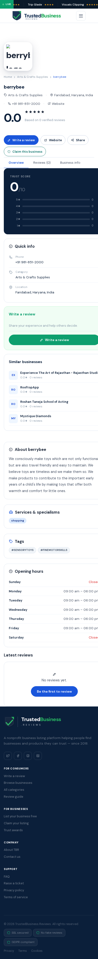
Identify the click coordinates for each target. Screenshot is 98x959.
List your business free (20, 816)
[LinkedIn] (38, 756)
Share (80, 140)
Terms (22, 951)
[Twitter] (8, 756)
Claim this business (27, 152)
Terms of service (16, 897)
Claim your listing (16, 823)
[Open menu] (81, 16)
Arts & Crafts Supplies (32, 77)
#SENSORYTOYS (22, 550)
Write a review (23, 140)
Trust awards (13, 830)
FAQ (7, 877)
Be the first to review (54, 691)
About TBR (11, 850)
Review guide (13, 797)
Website (57, 104)
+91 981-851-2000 (25, 104)
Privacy (9, 951)
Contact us (12, 857)
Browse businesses (18, 783)
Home (8, 77)
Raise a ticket (14, 883)
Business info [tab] (70, 163)
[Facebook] (18, 756)
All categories (14, 790)
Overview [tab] (16, 163)
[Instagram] (28, 756)
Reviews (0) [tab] (42, 163)
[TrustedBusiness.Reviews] (40, 16)
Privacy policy (14, 890)
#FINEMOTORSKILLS (53, 550)
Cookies (37, 951)
